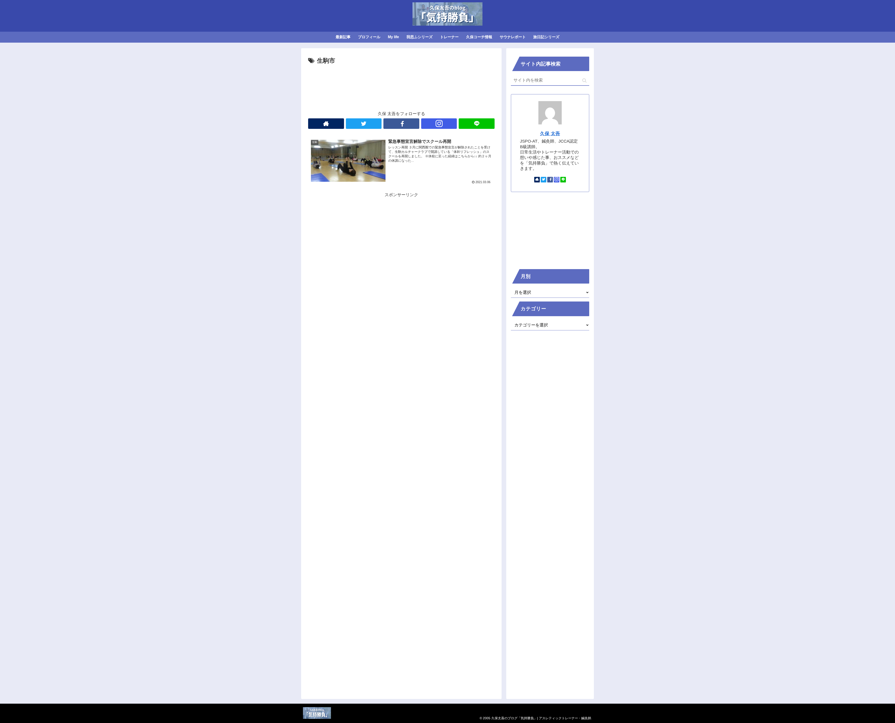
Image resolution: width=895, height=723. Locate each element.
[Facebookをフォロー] (401, 123)
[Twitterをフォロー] (364, 123)
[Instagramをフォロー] (439, 123)
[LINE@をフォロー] (477, 123)
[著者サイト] (326, 123)
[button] (584, 80)
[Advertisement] (401, 79)
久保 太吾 (550, 133)
